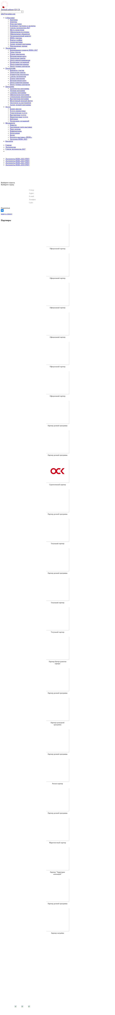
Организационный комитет (20, 36)
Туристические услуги (18, 113)
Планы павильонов (17, 54)
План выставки (16, 24)
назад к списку (6, 214)
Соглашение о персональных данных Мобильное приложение (81, 1000)
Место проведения (17, 30)
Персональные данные (18, 46)
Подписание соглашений (19, 62)
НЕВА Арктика (16, 38)
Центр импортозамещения (20, 60)
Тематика (13, 22)
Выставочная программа (19, 99)
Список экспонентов (18, 76)
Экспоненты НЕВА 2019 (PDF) (17, 165)
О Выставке (10, 18)
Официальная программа (19, 95)
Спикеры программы (18, 93)
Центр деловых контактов (20, 66)
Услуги (8, 107)
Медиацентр (10, 123)
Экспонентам (10, 48)
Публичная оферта (72, 996)
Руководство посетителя (19, 74)
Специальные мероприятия (20, 97)
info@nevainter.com (8, 14)
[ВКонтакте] (2, 210)
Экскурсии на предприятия (20, 103)
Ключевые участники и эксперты (22, 26)
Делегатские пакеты (17, 58)
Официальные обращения (20, 34)
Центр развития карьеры (19, 64)
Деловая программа (17, 91)
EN (15, 9)
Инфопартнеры (16, 131)
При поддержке (99, 968)
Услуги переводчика (17, 111)
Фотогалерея (15, 133)
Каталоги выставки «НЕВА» (21, 137)
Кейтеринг (14, 119)
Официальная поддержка (19, 32)
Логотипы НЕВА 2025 (18, 139)
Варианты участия (17, 70)
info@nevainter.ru (57, 988)
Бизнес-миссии (15, 109)
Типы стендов (15, 52)
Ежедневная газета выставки (21, 127)
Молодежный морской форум (21, 101)
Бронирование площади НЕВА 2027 (24, 50)
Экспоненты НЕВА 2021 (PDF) (17, 163)
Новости (13, 125)
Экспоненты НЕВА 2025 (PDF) (17, 159)
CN (18, 9)
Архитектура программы (19, 89)
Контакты (9, 141)
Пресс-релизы (15, 129)
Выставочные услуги (18, 115)
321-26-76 (57, 983)
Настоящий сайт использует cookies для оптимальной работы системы (83, 1001)
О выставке (64, 966)
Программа (9, 87)
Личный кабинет (7, 9)
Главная (8, 145)
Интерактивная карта (18, 56)
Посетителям (10, 68)
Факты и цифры (16, 40)
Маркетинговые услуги (19, 117)
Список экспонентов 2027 (20, 28)
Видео (12, 135)
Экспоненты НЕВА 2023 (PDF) (17, 161)
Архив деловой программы (20, 44)
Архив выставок (16, 42)
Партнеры (14, 20)
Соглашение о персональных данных (76, 998)
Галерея (80, 971)
